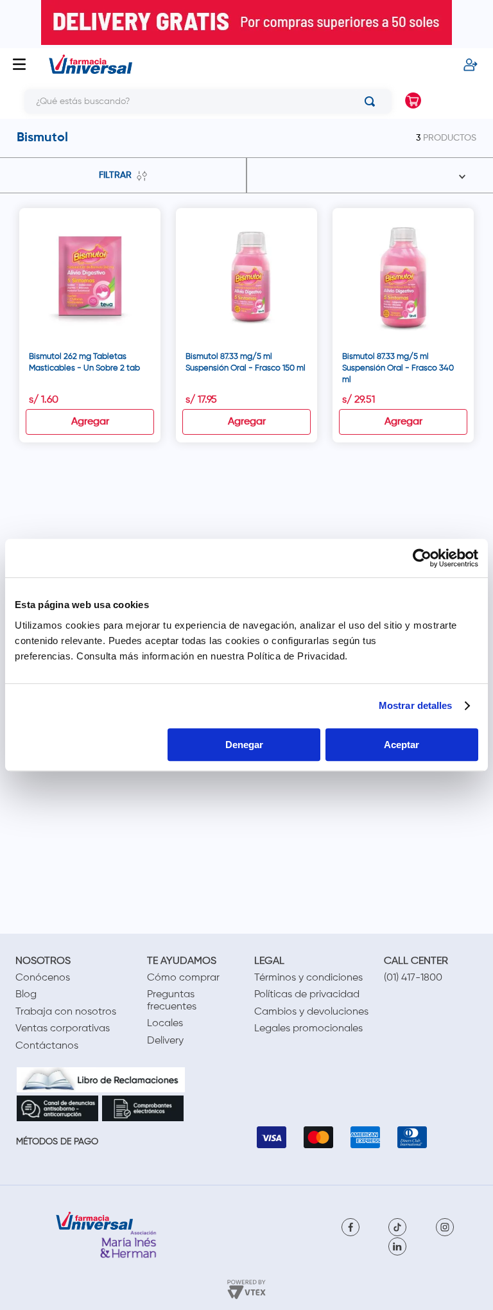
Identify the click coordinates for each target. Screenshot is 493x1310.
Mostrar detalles (416, 705)
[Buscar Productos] (372, 101)
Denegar (244, 744)
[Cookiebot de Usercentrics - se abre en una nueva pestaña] (422, 558)
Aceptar (401, 744)
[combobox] (198, 101)
